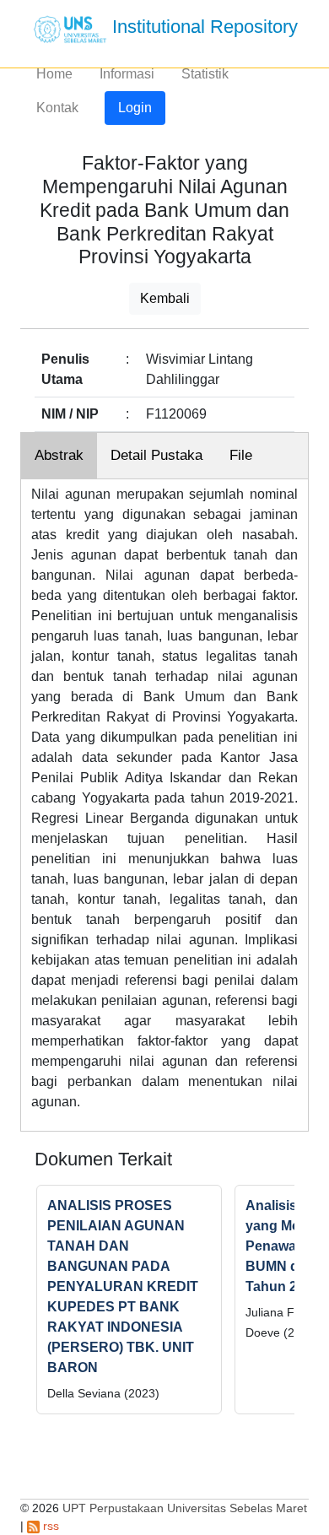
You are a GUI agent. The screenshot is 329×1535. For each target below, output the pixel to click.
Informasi (127, 74)
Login (135, 107)
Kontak (57, 107)
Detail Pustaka (156, 455)
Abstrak (59, 455)
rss (49, 1525)
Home (54, 74)
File (240, 455)
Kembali (165, 298)
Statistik (205, 74)
